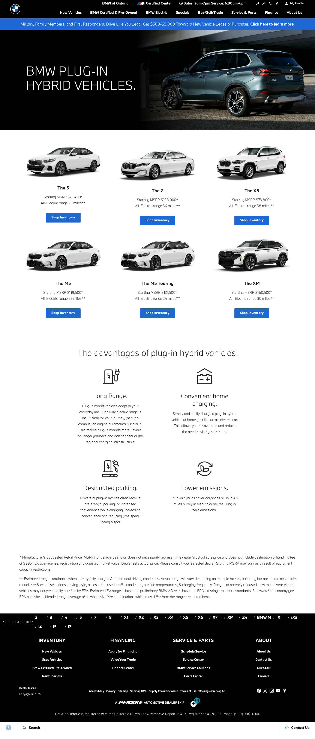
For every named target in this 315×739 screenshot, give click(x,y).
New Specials (52, 676)
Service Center (193, 659)
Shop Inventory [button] (63, 217)
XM (230, 617)
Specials (182, 12)
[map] (284, 691)
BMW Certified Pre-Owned (52, 668)
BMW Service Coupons (193, 668)
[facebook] (259, 691)
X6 (200, 617)
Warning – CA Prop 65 (211, 691)
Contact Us (263, 659)
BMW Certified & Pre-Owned (113, 12)
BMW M (264, 617)
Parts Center (193, 676)
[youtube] (278, 691)
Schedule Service (193, 651)
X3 (156, 617)
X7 (215, 617)
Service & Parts (243, 12)
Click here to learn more (272, 24)
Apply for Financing (123, 651)
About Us (294, 12)
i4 (40, 626)
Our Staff (263, 668)
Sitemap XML (138, 691)
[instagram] (272, 691)
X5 (185, 617)
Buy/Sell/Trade (210, 12)
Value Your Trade (123, 659)
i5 (55, 626)
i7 (69, 626)
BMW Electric (156, 12)
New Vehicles (71, 12)
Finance (271, 12)
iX (278, 617)
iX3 (294, 617)
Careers (264, 676)
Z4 (244, 617)
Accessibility (96, 691)
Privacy (111, 691)
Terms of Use (188, 691)
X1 (126, 617)
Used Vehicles (52, 659)
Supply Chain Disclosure (163, 691)
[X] (265, 691)
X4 (170, 617)
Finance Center (123, 668)
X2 (141, 617)
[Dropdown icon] (257, 3)
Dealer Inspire (27, 688)
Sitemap (123, 691)
